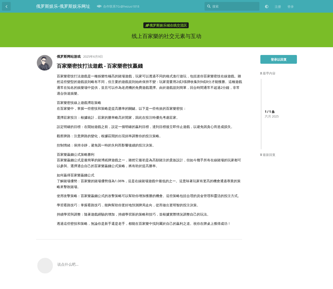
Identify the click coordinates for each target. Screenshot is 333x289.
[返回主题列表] (6, 6)
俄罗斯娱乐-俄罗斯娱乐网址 (63, 6)
